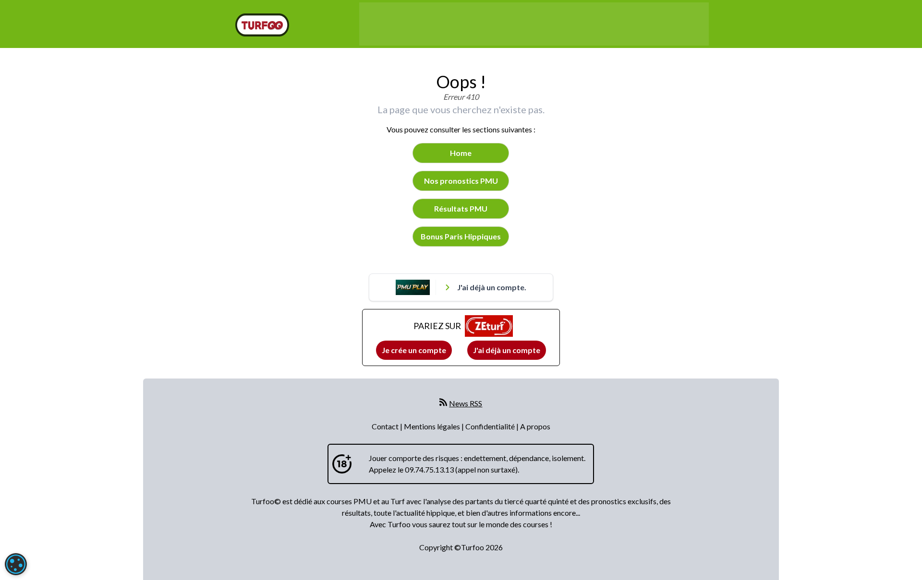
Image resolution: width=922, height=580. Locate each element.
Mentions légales (432, 426)
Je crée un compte (414, 350)
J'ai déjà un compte (506, 350)
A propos (535, 426)
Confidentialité (490, 426)
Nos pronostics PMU (461, 180)
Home (461, 152)
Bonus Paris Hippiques (461, 236)
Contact (386, 426)
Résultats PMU (460, 208)
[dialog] (16, 564)
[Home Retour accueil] (262, 24)
